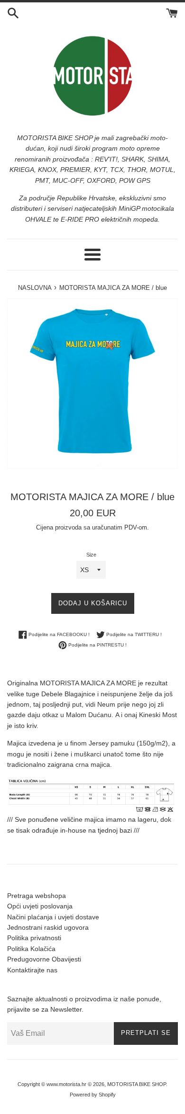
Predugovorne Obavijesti (44, 959)
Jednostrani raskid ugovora (48, 927)
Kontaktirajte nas (32, 970)
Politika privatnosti (34, 938)
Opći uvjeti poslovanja (40, 906)
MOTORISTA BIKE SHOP (136, 1084)
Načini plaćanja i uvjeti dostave (53, 917)
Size (91, 554)
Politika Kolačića (31, 948)
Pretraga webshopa (36, 895)
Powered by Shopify (93, 1094)
